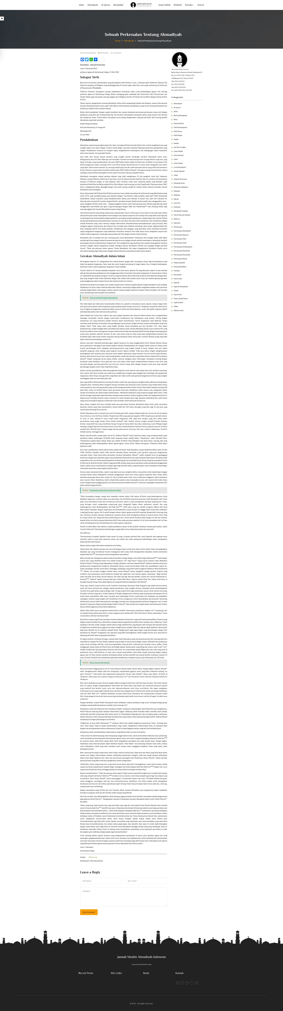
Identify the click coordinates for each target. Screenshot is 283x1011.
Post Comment (89, 912)
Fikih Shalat (178, 135)
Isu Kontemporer (180, 167)
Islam (81, 5)
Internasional (179, 155)
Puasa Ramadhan (180, 267)
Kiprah (176, 199)
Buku (176, 119)
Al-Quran (105, 5)
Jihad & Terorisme (180, 179)
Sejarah (176, 283)
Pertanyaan (178, 227)
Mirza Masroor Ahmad (182, 215)
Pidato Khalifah (179, 263)
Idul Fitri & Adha (180, 147)
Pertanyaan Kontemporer (183, 247)
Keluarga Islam (179, 183)
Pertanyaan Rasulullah (182, 255)
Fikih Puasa (178, 131)
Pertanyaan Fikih (180, 239)
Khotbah (177, 195)
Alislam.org (93, 857)
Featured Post (179, 123)
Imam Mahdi (164, 5)
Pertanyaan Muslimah (182, 251)
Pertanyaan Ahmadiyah (182, 231)
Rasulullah (118, 5)
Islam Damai (178, 163)
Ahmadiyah (92, 5)
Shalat (176, 290)
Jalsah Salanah (179, 171)
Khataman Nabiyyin (181, 187)
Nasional (177, 223)
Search (200, 5)
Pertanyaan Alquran (181, 235)
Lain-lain (177, 203)
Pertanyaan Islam (180, 243)
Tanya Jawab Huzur (181, 298)
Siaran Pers (178, 294)
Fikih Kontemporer (180, 127)
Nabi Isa (177, 219)
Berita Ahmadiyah (180, 115)
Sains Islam (178, 279)
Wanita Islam (178, 310)
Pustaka (189, 5)
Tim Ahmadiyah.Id (90, 53)
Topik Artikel (178, 302)
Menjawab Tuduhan (181, 211)
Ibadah (176, 143)
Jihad (176, 175)
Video (176, 306)
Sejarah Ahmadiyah (181, 287)
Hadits (176, 139)
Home (117, 40)
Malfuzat (177, 207)
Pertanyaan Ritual (180, 259)
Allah (176, 111)
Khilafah (178, 5)
